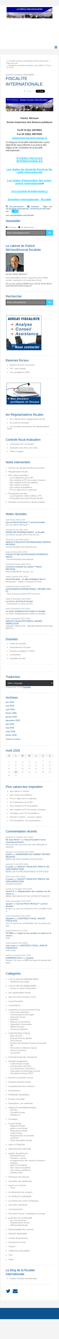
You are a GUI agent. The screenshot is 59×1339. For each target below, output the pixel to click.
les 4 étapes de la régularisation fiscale (27, 419)
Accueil (8, 1314)
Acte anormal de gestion (21, 1038)
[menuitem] (28, 61)
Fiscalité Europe (17, 1112)
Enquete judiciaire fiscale (19, 1082)
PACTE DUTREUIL (18, 1165)
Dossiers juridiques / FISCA (22, 651)
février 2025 (11, 735)
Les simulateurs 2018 (19, 372)
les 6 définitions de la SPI (21, 802)
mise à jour (11, 945)
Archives (50, 1313)
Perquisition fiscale (18, 1131)
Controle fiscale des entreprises (22, 1057)
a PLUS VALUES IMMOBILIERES (23, 979)
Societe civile (16, 1172)
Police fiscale (16, 1133)
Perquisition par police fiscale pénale (26, 498)
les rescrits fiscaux (18, 1220)
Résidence (15, 1115)
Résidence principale (19, 981)
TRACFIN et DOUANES (19, 1251)
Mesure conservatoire (20, 1022)
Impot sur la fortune (17, 1185)
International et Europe (20, 647)
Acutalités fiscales (18, 658)
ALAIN (8, 854)
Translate (26, 687)
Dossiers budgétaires (18, 1061)
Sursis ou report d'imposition (23, 988)
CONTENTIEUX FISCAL (19, 1033)
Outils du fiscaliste (18, 643)
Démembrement (17, 1155)
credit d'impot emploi (19, 1063)
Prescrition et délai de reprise (23, 1048)
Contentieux (15, 654)
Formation (13, 1119)
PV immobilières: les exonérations (25, 820)
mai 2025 (10, 728)
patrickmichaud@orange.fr (29, 138)
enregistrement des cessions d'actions (27, 1160)
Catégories (40, 1313)
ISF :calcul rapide (18, 368)
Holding (13, 1163)
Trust (12, 1188)
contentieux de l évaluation (22, 444)
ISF (11, 1045)
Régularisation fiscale (18, 471)
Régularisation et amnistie (22, 1135)
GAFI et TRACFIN (16, 1144)
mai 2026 (10, 706)
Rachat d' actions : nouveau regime (26, 817)
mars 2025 (10, 731)
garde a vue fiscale (18, 1128)
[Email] (15, 1291)
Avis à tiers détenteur (19, 1012)
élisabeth (10, 918)
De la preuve (16, 1040)
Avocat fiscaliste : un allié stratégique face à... (26, 579)
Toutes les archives (13, 739)
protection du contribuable (20, 1218)
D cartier (9, 867)
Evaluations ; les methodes (20, 1103)
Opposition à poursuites (21, 1024)
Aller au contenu (8, 8)
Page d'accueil (12, 63)
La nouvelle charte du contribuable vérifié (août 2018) (27, 61)
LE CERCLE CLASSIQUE (19, 1196)
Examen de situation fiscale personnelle (26, 468)
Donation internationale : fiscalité (29, 199)
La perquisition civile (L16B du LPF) (26, 496)
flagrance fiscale (17, 1126)
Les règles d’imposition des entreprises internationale (29, 182)
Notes (30, 1313)
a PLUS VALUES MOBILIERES (22, 986)
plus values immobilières (21, 795)
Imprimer (34, 206)
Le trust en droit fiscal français (19, 601)
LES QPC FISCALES (17, 1205)
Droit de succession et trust (20, 1077)
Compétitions (14, 1005)
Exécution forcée (17, 1017)
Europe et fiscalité (16, 1099)
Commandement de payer (22, 1014)
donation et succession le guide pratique (26, 502)
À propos (21, 1314)
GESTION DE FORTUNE (19, 1149)
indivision (14, 1019)
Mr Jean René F (13, 839)
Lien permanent (16, 206)
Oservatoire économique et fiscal (25, 1071)
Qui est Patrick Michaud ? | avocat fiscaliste (25, 522)
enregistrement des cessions (21, 1086)
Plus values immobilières (21, 487)
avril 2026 (10, 709)
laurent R (10, 891)
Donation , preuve (18, 1158)
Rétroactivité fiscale (19, 1225)
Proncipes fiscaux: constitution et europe (26, 1213)
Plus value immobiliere (20, 1167)
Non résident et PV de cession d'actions (28, 480)
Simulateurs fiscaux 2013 (21, 1073)
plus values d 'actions (19, 791)
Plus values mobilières (20, 1170)
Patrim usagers (17, 451)
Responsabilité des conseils (21, 1229)
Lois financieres (15, 1209)
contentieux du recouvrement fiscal (24, 1010)
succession (15, 1053)
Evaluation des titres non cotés (24, 448)
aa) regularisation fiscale (19, 992)
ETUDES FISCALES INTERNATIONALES (29, 160)
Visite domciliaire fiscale (21, 1140)
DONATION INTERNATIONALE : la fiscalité (25, 532)
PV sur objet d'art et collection (23, 490)
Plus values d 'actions (19, 485)
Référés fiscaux (17, 1027)
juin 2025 (10, 724)
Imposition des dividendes (20, 1181)
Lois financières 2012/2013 (22, 1068)
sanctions (14, 1138)
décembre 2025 (13, 720)
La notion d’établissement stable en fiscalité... (26, 611)
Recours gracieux (18, 1050)
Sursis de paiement (19, 1029)
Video (11, 1259)
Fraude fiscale (14, 1123)
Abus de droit (16, 1036)
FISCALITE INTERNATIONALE (22, 1108)
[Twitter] (8, 1291)
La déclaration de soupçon (20, 1192)
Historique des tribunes (18, 1177)
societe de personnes (18, 1238)
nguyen (9, 903)
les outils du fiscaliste (19, 423)
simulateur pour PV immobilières (24, 813)
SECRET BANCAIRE (17, 1234)
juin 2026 (10, 702)
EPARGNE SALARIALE (18, 1095)
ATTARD (9, 933)
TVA (10, 1255)
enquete (30, 958)
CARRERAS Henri (14, 958)
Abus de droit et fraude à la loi (22, 997)
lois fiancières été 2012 (20, 1066)
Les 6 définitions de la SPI (21, 477)
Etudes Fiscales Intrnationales (23, 1278)
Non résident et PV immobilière (24, 482)
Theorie (11, 1246)
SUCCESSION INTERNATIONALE (29, 191)
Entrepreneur (14, 1090)
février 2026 (11, 713)
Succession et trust (17, 1242)
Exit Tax (13, 1110)
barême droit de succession (22, 365)
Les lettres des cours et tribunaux (23, 1201)
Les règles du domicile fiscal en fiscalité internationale (29, 171)
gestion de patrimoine (18, 1153)
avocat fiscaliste (15, 1001)
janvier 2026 (11, 717)
